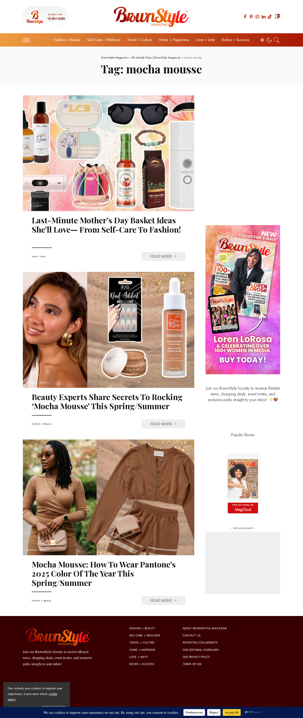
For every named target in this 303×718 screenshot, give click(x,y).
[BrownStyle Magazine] (152, 16)
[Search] (276, 40)
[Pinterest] (251, 16)
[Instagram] (257, 16)
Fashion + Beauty (37, 382)
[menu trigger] (28, 40)
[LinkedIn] (264, 16)
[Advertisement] (242, 563)
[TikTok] (270, 16)
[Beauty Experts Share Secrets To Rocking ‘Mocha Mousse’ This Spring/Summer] (108, 330)
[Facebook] (245, 16)
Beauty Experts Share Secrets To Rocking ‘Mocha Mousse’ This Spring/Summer (107, 401)
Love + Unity (34, 206)
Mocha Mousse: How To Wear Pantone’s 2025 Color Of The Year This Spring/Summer (104, 573)
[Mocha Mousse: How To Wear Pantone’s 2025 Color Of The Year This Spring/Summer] (108, 497)
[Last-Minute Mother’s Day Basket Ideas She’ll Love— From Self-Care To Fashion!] (108, 153)
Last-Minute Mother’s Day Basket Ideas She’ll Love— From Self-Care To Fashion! (106, 224)
